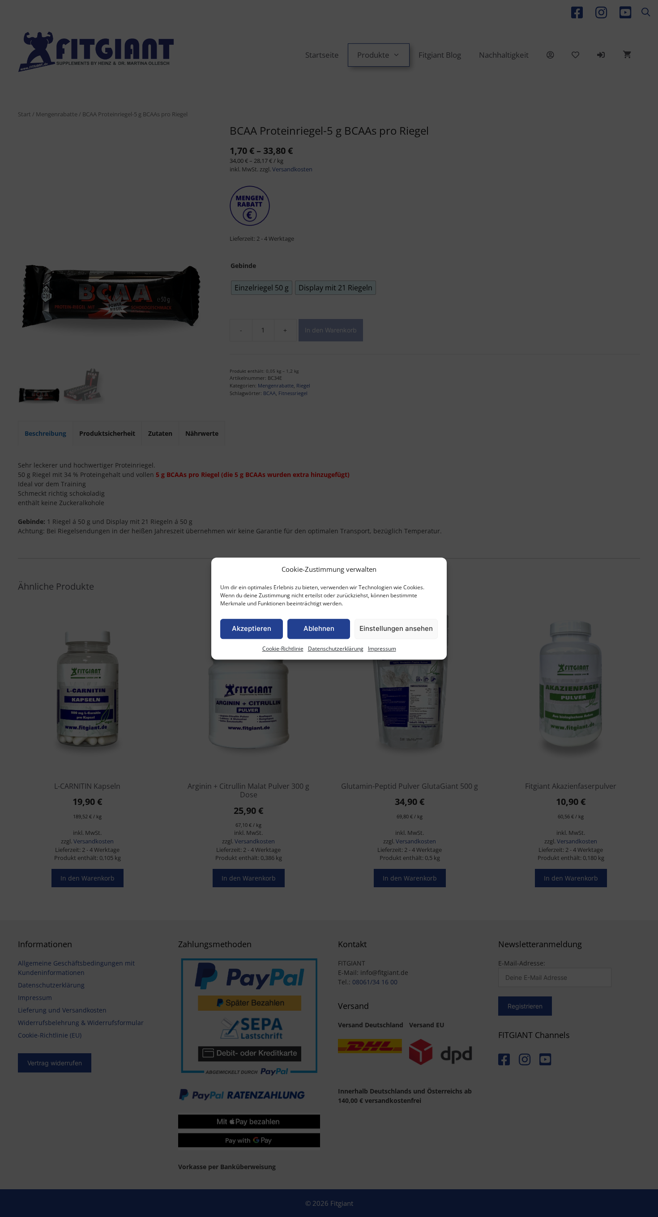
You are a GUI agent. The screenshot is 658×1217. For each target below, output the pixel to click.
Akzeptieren (251, 628)
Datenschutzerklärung (335, 648)
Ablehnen (318, 628)
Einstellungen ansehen (396, 628)
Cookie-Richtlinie (282, 648)
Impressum (382, 648)
